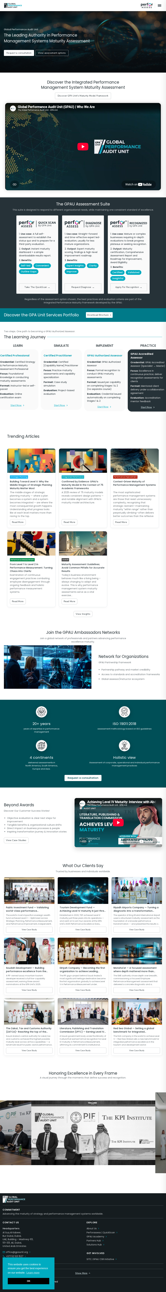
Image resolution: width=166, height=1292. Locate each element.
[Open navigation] (159, 5)
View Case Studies (16, 840)
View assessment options (52, 52)
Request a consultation (18, 52)
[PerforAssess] (147, 5)
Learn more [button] (33, 1272)
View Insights (83, 614)
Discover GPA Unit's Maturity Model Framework (83, 95)
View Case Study (29, 929)
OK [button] (28, 1281)
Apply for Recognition (128, 287)
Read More (18, 522)
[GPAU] (71, 5)
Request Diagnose (83, 287)
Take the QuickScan (37, 287)
